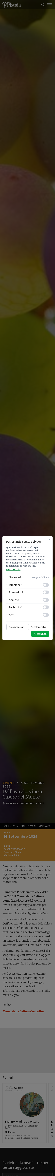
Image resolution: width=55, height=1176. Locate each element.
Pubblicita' (15, 607)
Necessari (15, 577)
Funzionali (15, 584)
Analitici (14, 599)
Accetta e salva (38, 627)
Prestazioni (16, 592)
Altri (12, 614)
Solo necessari (16, 627)
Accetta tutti (40, 634)
